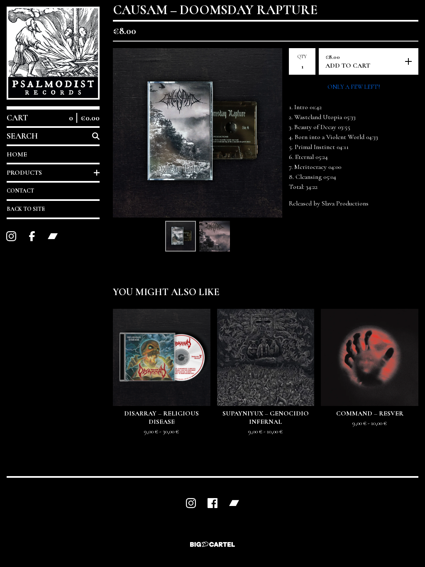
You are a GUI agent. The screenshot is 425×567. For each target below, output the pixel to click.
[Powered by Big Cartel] (212, 544)
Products (24, 173)
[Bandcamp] (52, 236)
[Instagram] (11, 236)
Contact (20, 190)
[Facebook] (32, 236)
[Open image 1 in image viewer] (197, 133)
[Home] (53, 53)
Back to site (26, 209)
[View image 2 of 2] (214, 236)
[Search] (96, 136)
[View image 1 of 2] (180, 236)
